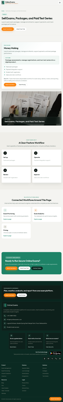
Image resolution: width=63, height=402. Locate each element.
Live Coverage (25, 371)
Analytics (4, 376)
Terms (23, 385)
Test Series (45, 376)
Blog (3, 383)
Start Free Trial (21, 29)
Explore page (7, 219)
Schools (44, 368)
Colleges (44, 371)
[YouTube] (48, 358)
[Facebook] (44, 358)
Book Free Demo (7, 29)
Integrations (25, 376)
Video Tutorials (5, 390)
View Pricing (22, 84)
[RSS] (52, 358)
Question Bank (25, 368)
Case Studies (5, 388)
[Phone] (56, 358)
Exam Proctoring (6, 371)
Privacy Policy (25, 383)
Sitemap (4, 393)
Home (3, 11)
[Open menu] (59, 2)
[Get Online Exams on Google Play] (55, 353)
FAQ (3, 385)
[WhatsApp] (59, 358)
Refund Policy (25, 388)
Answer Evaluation (6, 373)
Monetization (25, 373)
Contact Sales (37, 268)
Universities (45, 373)
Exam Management (6, 368)
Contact (24, 390)
